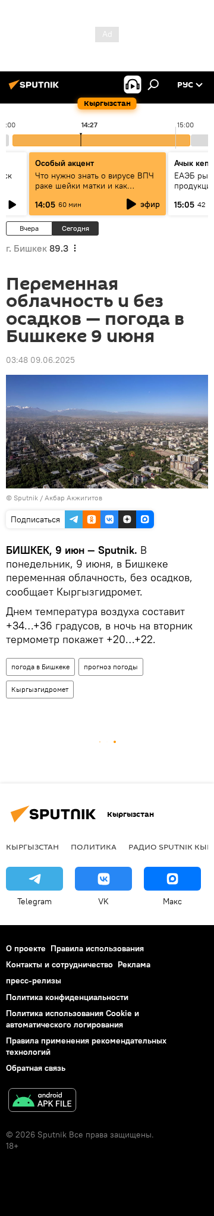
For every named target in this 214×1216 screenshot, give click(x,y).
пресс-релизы (33, 980)
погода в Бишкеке (40, 666)
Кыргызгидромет (39, 689)
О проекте (26, 948)
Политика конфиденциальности (67, 997)
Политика (94, 846)
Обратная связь (35, 1068)
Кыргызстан (32, 846)
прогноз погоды (111, 666)
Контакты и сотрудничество (59, 964)
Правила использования (97, 948)
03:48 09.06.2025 (40, 360)
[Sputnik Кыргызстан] (35, 89)
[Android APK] (42, 1101)
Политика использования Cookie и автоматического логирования (72, 1019)
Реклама (134, 964)
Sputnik (26, 497)
